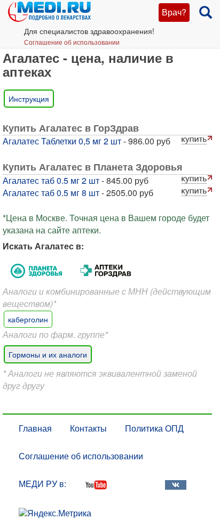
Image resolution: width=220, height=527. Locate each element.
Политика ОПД (154, 428)
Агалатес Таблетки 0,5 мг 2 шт (62, 141)
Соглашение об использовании (72, 41)
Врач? (174, 12)
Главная (35, 428)
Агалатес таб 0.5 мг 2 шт (51, 180)
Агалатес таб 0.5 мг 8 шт (51, 193)
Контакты (88, 428)
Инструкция (29, 98)
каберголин (28, 319)
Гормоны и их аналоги (48, 354)
